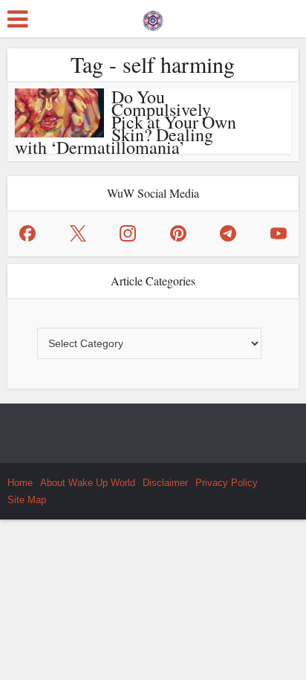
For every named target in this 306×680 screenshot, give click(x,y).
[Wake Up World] (153, 17)
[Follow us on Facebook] (27, 233)
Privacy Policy (226, 482)
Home (20, 482)
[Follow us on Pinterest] (178, 233)
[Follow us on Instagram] (128, 233)
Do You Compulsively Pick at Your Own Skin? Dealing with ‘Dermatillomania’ (125, 122)
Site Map (26, 499)
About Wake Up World (87, 482)
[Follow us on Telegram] (228, 233)
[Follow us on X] (78, 233)
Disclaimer (165, 482)
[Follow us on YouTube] (278, 233)
